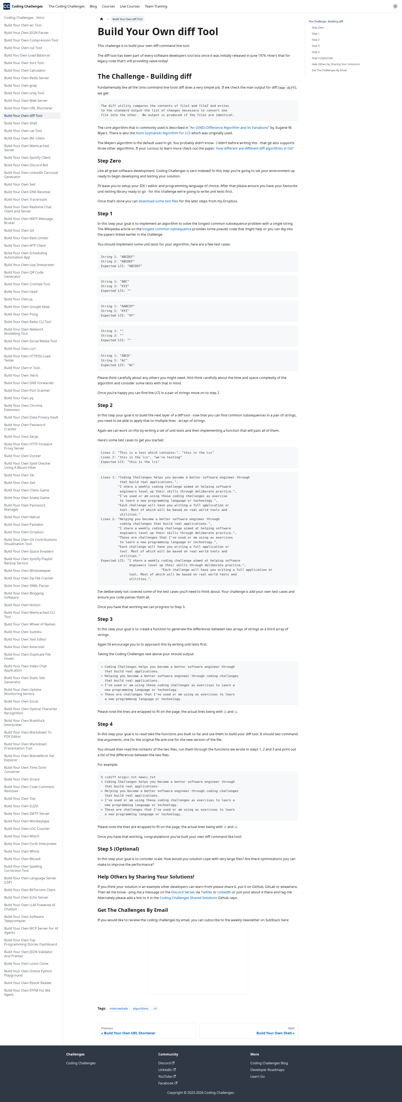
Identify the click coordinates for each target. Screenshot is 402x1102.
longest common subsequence (166, 229)
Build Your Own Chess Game (26, 490)
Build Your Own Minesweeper (27, 570)
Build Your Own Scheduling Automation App (25, 255)
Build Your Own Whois (21, 851)
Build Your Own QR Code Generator (23, 274)
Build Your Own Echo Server (26, 897)
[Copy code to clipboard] (293, 105)
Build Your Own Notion (22, 605)
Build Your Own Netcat (22, 517)
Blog (93, 6)
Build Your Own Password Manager (24, 507)
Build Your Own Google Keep (27, 306)
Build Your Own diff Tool (23, 115)
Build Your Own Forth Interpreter (30, 843)
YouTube (165, 1076)
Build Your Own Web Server (26, 100)
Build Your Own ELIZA (21, 806)
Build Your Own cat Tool (23, 130)
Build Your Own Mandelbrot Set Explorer (29, 757)
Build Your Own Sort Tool (24, 63)
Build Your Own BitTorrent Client (29, 890)
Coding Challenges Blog (269, 1063)
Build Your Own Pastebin (23, 524)
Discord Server (182, 892)
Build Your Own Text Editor (25, 639)
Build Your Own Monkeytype (26, 821)
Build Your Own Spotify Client (27, 157)
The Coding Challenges (67, 6)
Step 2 (316, 39)
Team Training (156, 6)
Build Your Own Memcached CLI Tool (29, 614)
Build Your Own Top (19, 798)
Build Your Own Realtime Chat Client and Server (28, 209)
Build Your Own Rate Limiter (26, 238)
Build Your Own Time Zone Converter (25, 769)
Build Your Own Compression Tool (31, 40)
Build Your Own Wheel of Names (29, 624)
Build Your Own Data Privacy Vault (31, 417)
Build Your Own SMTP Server (27, 813)
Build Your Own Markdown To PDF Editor (28, 734)
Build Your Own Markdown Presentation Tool (25, 746)
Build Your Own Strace (22, 779)
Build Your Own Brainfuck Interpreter (24, 722)
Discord (164, 1063)
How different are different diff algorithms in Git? (255, 148)
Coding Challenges (81, 1063)
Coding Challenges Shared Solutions (188, 897)
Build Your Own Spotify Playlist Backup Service (28, 561)
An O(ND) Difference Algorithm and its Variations (229, 127)
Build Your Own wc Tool (22, 25)
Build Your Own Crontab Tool (27, 284)
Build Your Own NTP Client (25, 245)
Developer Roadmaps (267, 1069)
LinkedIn (224, 892)
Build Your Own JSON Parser (26, 32)
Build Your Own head (20, 291)
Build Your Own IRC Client (24, 138)
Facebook (166, 1083)
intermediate (119, 1008)
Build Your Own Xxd (19, 482)
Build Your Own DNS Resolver (27, 192)
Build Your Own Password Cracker (24, 426)
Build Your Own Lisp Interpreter (29, 264)
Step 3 (316, 46)
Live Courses (130, 6)
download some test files (158, 201)
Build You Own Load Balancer (27, 55)
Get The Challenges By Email (329, 70)
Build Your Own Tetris (21, 375)
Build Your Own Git (19, 230)
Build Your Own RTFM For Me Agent (27, 992)
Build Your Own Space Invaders (29, 551)
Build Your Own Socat (21, 701)
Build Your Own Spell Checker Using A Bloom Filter (27, 465)
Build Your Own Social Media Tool (30, 341)
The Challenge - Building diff (325, 21)
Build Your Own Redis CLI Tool (27, 321)
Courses (108, 6)
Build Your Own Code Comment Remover (29, 788)
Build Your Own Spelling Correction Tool (23, 868)
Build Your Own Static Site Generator (24, 680)
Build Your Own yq (18, 398)
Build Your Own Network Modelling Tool (23, 331)
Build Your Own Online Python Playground (28, 973)
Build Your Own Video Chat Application (25, 668)
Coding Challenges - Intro (24, 17)
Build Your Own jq (18, 299)
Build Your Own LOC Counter (27, 828)
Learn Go (257, 1076)
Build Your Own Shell (20, 123)
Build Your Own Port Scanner (27, 390)
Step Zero (318, 27)
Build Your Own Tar (19, 475)
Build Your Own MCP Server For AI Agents (31, 930)
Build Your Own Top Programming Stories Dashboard (30, 942)
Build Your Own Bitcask (22, 859)
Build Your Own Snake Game (26, 497)
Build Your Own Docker (22, 455)
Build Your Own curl (20, 348)
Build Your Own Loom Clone (26, 963)
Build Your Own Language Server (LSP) (30, 880)
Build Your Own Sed (19, 184)
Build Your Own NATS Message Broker (28, 220)
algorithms (140, 1008)
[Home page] (102, 19)
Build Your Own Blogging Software (24, 595)
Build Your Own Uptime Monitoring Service (22, 691)
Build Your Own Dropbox (24, 532)
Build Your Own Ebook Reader (28, 983)
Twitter (206, 892)
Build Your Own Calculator (25, 70)
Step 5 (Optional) (322, 58)
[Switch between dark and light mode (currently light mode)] (395, 6)
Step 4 (316, 52)
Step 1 (316, 33)
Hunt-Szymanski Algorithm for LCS (163, 133)
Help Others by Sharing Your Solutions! (336, 64)
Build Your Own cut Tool (23, 47)
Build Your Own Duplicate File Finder (27, 656)
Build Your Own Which (21, 836)
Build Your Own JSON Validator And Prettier (28, 954)
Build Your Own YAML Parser (26, 585)
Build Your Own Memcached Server (26, 147)
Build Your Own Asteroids (24, 647)
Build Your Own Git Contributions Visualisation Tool (30, 541)
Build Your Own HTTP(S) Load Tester (27, 358)
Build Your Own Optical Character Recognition (30, 711)
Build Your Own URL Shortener (28, 108)
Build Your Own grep (20, 85)
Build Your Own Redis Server (26, 78)
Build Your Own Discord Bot (26, 165)
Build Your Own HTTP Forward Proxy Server (28, 446)
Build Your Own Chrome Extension (23, 407)
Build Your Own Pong (21, 314)
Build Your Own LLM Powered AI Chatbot (29, 907)
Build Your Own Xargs (21, 436)
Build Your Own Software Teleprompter (24, 918)
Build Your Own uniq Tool (24, 93)
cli (155, 1008)
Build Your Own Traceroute (25, 199)
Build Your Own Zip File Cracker (29, 578)
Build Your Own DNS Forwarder (29, 383)
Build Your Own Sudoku (23, 631)
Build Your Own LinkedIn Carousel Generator (31, 174)
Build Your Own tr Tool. (22, 368)
